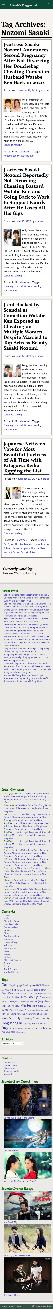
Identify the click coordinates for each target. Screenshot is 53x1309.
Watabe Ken (27, 155)
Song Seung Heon (29, 1023)
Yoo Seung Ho (8, 1032)
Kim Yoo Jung (12, 1001)
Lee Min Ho (23, 1005)
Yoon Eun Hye (44, 1028)
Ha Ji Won (41, 985)
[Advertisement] (23, 736)
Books (6, 918)
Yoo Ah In (28, 1028)
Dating (7, 985)
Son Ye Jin (40, 1023)
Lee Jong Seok (41, 1001)
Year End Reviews (11, 972)
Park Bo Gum (8, 1013)
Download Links (11, 924)
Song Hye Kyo (42, 1018)
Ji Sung (16, 993)
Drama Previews (11, 927)
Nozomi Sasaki (12, 155)
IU (18, 990)
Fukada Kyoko (32, 544)
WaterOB (8, 1074)
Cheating (8, 286)
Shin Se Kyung (27, 1019)
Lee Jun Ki (7, 1005)
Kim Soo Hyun (31, 997)
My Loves (8, 957)
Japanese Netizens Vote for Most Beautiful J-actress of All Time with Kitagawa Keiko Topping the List (25, 458)
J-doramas (20, 540)
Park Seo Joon (40, 1014)
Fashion (7, 930)
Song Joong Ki (11, 1023)
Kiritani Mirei (38, 548)
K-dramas (8, 945)
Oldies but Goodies (12, 960)
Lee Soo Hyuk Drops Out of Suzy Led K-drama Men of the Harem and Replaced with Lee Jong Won (27, 808)
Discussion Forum (11, 921)
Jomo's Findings (11, 1065)
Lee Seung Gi (39, 1005)
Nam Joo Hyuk (42, 1010)
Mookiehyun (9, 1068)
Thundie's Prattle (11, 1071)
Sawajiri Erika (28, 552)
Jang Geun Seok (26, 990)
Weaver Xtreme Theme (43, 1306)
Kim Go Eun (42, 993)
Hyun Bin (10, 989)
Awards (7, 915)
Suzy (4, 1028)
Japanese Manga (11, 942)
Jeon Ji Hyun (40, 990)
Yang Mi (21, 1028)
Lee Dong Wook (26, 1002)
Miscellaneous (22, 151)
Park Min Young (24, 1014)
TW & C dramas (11, 969)
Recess (6, 966)
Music (6, 951)
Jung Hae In (23, 993)
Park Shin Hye (11, 1018)
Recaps (7, 963)
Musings (7, 954)
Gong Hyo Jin (19, 985)
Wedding (13, 1028)
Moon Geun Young (27, 1010)
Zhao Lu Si (20, 1032)
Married (18, 286)
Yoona (34, 1028)
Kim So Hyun (13, 997)
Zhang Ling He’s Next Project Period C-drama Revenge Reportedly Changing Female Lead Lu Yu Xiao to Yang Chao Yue (26, 657)
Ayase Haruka (15, 544)
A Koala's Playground (23, 5)
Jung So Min (33, 993)
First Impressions (11, 936)
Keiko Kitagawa (21, 548)
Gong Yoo (30, 985)
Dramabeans (9, 1062)
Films (6, 933)
